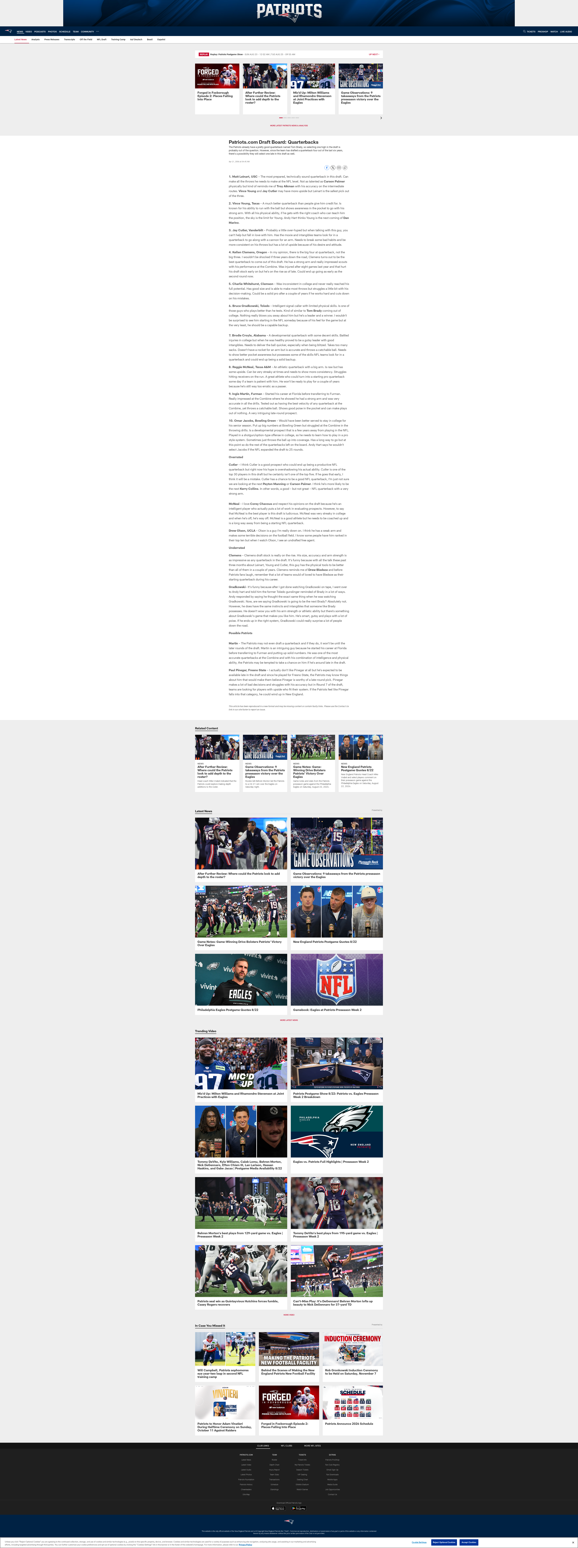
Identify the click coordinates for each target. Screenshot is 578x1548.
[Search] (524, 31)
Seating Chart (302, 1479)
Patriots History (246, 1484)
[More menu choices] (97, 31)
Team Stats (274, 1474)
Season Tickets (302, 1470)
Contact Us (332, 1494)
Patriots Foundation (246, 1479)
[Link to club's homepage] (8, 31)
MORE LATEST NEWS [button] (289, 1020)
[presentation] (382, 118)
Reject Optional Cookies (444, 1542)
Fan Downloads (332, 1474)
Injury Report (274, 1470)
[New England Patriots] (289, 1522)
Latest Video (246, 1465)
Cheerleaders (246, 1489)
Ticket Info (302, 1460)
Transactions (274, 1479)
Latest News (246, 1460)
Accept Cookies (469, 1542)
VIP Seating (302, 1474)
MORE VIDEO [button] (289, 1315)
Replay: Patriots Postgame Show (226, 54)
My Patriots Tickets (302, 1465)
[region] (289, 1542)
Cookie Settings (419, 1542)
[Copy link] (345, 167)
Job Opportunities (332, 1489)
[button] (281, 118)
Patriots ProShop (332, 1460)
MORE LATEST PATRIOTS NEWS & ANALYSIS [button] (289, 125)
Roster (274, 1460)
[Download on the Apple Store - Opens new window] (278, 1508)
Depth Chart (274, 1465)
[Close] (573, 1542)
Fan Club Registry (332, 1465)
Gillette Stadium (302, 1484)
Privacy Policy (245, 1544)
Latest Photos (246, 1474)
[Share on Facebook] (327, 169)
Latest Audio (246, 1470)
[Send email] (339, 169)
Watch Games (302, 1489)
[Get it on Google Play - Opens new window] (299, 1509)
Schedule (274, 1484)
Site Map (246, 1494)
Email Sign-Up (332, 1470)
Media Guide (332, 1484)
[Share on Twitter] (333, 169)
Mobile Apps (332, 1479)
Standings (274, 1489)
